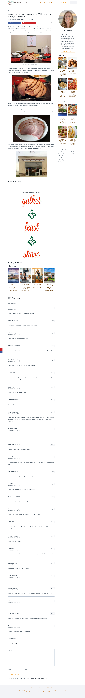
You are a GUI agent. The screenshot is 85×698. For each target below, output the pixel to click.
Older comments (12, 303)
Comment (11, 650)
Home (56, 2)
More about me (67, 51)
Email (26, 669)
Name (10, 669)
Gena (10, 19)
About (32, 688)
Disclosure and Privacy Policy (47, 688)
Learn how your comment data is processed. (37, 678)
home (12, 10)
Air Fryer (35, 2)
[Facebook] (60, 3)
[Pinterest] (66, 3)
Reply (52, 308)
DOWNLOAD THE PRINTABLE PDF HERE (31, 192)
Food (50, 2)
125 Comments (31, 19)
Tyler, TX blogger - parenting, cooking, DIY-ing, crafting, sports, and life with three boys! (42, 691)
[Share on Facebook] (1, 352)
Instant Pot (43, 2)
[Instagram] (62, 3)
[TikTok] (68, 3)
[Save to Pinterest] (1, 349)
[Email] (64, 3)
